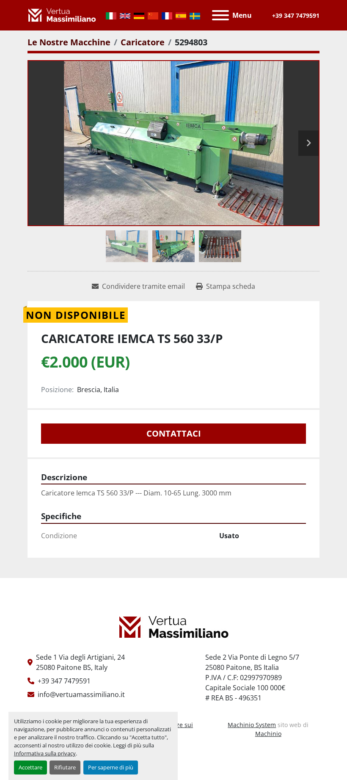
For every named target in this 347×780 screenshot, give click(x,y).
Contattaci (173, 433)
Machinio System (252, 725)
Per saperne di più (110, 767)
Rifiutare (65, 767)
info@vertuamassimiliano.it (81, 694)
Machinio (268, 734)
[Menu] (220, 15)
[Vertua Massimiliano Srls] (173, 626)
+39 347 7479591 (295, 15)
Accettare (30, 767)
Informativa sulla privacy (45, 753)
